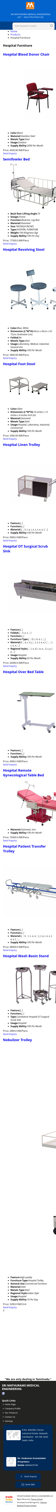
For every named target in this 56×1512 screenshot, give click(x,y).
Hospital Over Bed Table (23, 671)
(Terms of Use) (37, 1499)
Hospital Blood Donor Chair (26, 54)
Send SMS (30, 1484)
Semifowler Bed (16, 159)
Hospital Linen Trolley (21, 444)
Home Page (10, 1404)
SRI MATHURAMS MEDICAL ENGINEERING (30, 15)
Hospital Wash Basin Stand (26, 955)
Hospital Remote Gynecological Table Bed (23, 772)
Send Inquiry (10, 153)
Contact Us (10, 1417)
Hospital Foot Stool (19, 363)
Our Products (11, 1412)
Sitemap (9, 1421)
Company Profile (13, 1408)
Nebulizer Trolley (17, 1039)
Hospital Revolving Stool (23, 249)
